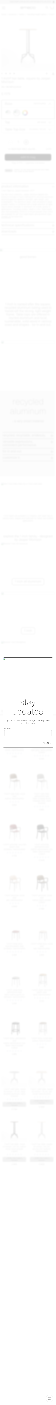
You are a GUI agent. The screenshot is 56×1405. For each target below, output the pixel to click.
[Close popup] (50, 661)
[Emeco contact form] (49, 1398)
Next (46, 742)
